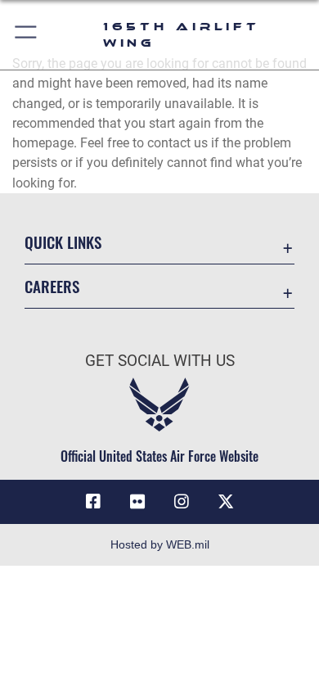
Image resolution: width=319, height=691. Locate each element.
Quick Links (63, 242)
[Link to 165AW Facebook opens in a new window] (93, 502)
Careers (52, 286)
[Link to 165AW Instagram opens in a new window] (181, 502)
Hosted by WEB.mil (159, 544)
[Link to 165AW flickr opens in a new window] (137, 502)
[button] (26, 35)
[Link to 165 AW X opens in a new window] (225, 502)
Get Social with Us (160, 360)
